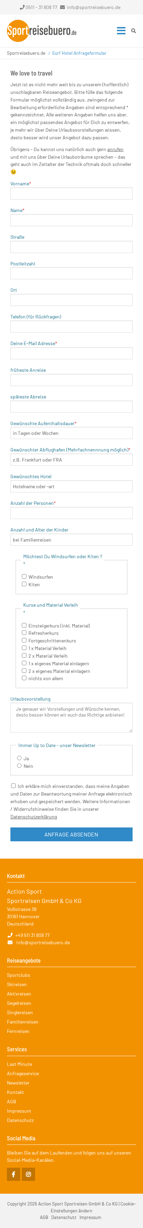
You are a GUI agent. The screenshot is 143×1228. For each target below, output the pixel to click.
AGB (11, 1101)
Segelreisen (19, 1003)
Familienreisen (23, 1022)
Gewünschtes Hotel (30, 476)
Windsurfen (40, 577)
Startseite (41, 31)
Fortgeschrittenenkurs (52, 640)
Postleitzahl (22, 263)
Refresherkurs (43, 633)
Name (17, 210)
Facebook (13, 1174)
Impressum (19, 1111)
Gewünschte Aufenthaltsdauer (43, 423)
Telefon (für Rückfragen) (35, 316)
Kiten (34, 584)
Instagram (28, 1174)
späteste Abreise (28, 397)
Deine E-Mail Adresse (33, 343)
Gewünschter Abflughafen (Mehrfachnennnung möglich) (70, 450)
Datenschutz (20, 1120)
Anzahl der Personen (33, 503)
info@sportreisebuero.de (93, 7)
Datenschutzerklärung (33, 816)
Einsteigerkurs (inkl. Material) (59, 626)
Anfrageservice (23, 1073)
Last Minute (19, 1064)
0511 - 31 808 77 (41, 7)
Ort (13, 290)
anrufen (115, 149)
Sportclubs (18, 975)
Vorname (20, 183)
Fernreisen (18, 1031)
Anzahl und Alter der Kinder (39, 530)
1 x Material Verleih (47, 648)
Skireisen (17, 984)
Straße (17, 237)
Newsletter (18, 1083)
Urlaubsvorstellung (30, 699)
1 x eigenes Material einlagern (58, 663)
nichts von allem (45, 678)
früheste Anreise (28, 370)
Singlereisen (20, 1012)
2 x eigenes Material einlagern (59, 671)
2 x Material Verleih (48, 656)
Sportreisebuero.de (26, 53)
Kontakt (15, 1092)
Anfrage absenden (71, 834)
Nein (28, 766)
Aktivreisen (19, 994)
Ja (26, 758)
